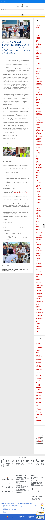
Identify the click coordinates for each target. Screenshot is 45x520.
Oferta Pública (39, 235)
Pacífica (38, 240)
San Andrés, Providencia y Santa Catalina (39, 284)
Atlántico (38, 35)
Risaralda (38, 277)
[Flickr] (9, 491)
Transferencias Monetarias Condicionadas (39, 311)
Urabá (37, 321)
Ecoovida (38, 120)
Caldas (37, 61)
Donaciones (38, 111)
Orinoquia (38, 239)
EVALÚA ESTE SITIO (30, 11)
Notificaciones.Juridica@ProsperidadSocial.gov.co (38, 493)
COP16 (37, 87)
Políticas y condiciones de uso (7, 510)
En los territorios (10, 265)
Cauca (37, 73)
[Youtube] (2, 491)
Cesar (37, 75)
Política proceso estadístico (6, 511)
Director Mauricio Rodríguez (38, 108)
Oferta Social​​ (39, 237)
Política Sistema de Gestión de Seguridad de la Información (9, 508)
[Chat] (12, 460)
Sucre (37, 299)
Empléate (38, 124)
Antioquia (38, 29)
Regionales (38, 260)
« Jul (37, 450)
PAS (37, 242)
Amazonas (38, 23)
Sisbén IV (38, 298)
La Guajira (38, 208)
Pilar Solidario (39, 244)
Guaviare (38, 172)
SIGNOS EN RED (41, 11)
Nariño (37, 227)
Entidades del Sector (32, 517)
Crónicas (38, 91)
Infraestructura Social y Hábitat (39, 185)
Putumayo (38, 253)
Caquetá (38, 63)
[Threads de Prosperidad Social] (12, 491)
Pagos (40, 395)
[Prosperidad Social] (22, 6)
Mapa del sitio (4, 512)
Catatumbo (38, 71)
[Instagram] (6, 487)
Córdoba (5, 265)
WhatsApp (8, 463)
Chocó (37, 76)
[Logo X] (9, 487)
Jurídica (38, 207)
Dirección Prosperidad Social (39, 104)
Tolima (37, 307)
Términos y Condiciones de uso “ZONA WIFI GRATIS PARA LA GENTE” (10, 509)
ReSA (37, 276)
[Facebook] (2, 487)
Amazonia (38, 25)
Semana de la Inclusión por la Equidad (39, 293)
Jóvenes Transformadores (39, 204)
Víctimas (38, 419)
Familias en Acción (38, 362)
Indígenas (37, 368)
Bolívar (37, 58)
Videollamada (28, 463)
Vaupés (37, 326)
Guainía (37, 170)
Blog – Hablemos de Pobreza (39, 54)
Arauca (37, 33)
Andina (37, 27)
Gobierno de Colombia (22, 517)
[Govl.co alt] (3, 1)
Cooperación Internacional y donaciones (39, 85)
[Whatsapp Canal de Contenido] (7, 460)
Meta (37, 218)
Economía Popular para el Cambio (39, 115)
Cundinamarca (39, 92)
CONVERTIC (36, 11)
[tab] (22, 517)
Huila (37, 177)
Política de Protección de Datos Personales (8, 505)
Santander (38, 287)
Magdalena (38, 210)
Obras (37, 395)
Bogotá (37, 56)
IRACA (37, 194)
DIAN (37, 97)
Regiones (38, 261)
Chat (12, 463)
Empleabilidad (39, 122)
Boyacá (37, 60)
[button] (22, 15)
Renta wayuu (39, 274)
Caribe (37, 65)
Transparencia (39, 320)
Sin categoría (39, 296)
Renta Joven (39, 272)
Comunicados (39, 81)
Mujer (37, 389)
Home (37, 175)
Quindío (38, 255)
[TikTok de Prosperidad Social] (12, 487)
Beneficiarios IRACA (32, 507)
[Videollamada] (27, 460)
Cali (36, 347)
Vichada (38, 328)
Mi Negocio (38, 220)
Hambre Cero (39, 173)
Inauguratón (39, 179)
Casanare (38, 70)
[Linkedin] (6, 491)
